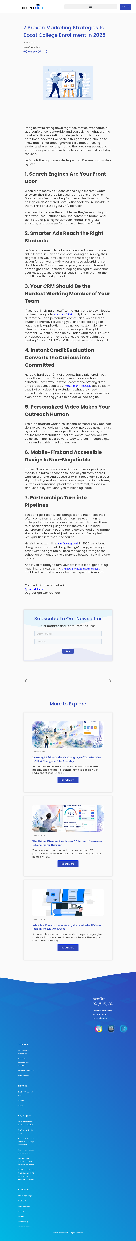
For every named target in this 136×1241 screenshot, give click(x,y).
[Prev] (90, 681)
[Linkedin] (100, 1004)
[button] (90, 6)
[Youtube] (110, 1004)
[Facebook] (95, 1004)
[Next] (46, 681)
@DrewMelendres (35, 589)
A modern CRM (63, 314)
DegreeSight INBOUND (77, 385)
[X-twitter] (105, 1004)
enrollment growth (68, 543)
